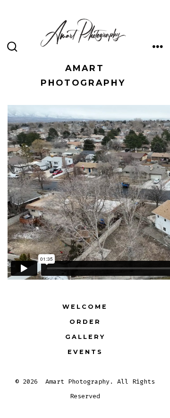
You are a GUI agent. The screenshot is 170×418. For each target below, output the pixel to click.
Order (85, 321)
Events (85, 351)
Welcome (85, 306)
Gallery (85, 336)
